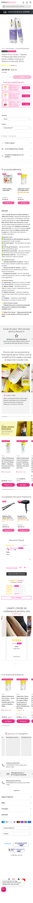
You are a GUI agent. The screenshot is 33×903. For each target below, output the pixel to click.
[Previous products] (26, 82)
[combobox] (16, 6)
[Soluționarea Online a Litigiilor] (21, 842)
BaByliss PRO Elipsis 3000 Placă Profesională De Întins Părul (7, 517)
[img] (10, 545)
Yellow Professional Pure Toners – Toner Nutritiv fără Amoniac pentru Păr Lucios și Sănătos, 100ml (15, 86)
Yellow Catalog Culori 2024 (6, 189)
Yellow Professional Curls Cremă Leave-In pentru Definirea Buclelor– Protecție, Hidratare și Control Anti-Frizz (22, 463)
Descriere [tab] (5, 210)
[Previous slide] (3, 559)
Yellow (3, 48)
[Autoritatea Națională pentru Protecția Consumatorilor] (16, 848)
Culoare (4, 124)
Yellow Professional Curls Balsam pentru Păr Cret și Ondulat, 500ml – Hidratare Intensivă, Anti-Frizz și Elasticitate (8, 463)
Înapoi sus (16, 790)
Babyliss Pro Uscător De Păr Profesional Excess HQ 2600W (23, 517)
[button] (27, 2)
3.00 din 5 (21, 580)
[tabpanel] (16, 266)
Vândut (22, 77)
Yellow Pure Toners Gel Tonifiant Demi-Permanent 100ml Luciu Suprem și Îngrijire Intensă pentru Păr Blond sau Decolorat (15, 94)
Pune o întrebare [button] (16, 598)
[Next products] (29, 82)
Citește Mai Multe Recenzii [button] (16, 574)
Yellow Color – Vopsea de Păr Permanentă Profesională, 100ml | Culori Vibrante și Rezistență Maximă (15, 102)
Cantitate (4, 115)
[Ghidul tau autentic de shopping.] (7, 842)
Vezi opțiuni (24, 203)
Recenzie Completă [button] (12, 568)
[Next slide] (30, 559)
